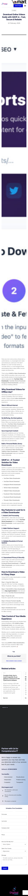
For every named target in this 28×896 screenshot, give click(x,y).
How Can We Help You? (7, 841)
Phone (3, 834)
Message (4, 855)
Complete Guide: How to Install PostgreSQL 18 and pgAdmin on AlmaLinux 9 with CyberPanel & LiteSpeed (11, 678)
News (14, 10)
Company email (5, 828)
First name (4, 814)
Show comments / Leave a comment (14, 660)
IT (12, 10)
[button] (25, 5)
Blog (4, 672)
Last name (4, 821)
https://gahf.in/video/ (11, 591)
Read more (5, 698)
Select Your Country (6, 848)
